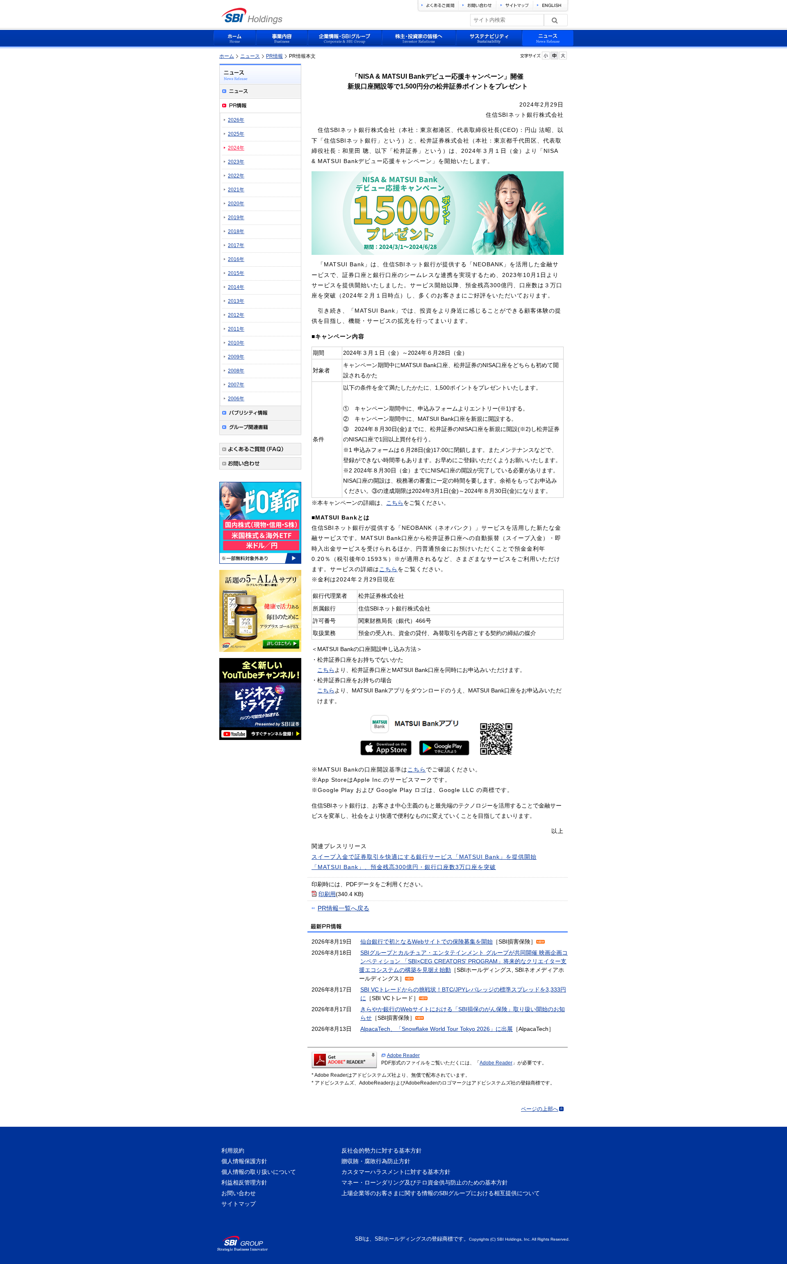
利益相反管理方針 (244, 1182)
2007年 (236, 385)
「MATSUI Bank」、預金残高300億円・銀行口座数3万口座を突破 (404, 867)
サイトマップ (238, 1203)
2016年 (236, 259)
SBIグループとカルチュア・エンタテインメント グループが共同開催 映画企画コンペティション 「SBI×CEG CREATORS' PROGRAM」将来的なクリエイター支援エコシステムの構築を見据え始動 (463, 961)
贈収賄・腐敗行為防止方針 (375, 1161)
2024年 (236, 148)
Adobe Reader (403, 1055)
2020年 (236, 204)
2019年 (236, 217)
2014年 (236, 287)
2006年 (236, 399)
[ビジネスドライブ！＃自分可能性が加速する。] (260, 741)
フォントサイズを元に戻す (554, 55)
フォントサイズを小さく (546, 55)
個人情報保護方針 (244, 1161)
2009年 (236, 357)
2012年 (236, 315)
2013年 (236, 301)
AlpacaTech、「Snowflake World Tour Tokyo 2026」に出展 (436, 1029)
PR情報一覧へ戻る (343, 908)
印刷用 (327, 894)
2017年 (236, 245)
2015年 (236, 273)
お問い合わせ (238, 1193)
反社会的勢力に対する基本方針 (381, 1150)
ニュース (250, 56)
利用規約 (232, 1150)
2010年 (236, 343)
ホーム (226, 56)
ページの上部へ (539, 1109)
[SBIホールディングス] (251, 21)
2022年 (236, 176)
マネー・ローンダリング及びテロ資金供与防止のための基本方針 (424, 1182)
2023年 (236, 162)
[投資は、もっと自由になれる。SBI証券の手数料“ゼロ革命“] (260, 565)
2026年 (236, 120)
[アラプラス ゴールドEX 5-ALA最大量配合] (260, 653)
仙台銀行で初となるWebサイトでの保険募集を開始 (426, 941)
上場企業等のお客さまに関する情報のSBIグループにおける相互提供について (440, 1193)
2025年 (236, 134)
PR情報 (274, 56)
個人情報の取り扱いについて (258, 1172)
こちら (394, 502)
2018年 (236, 231)
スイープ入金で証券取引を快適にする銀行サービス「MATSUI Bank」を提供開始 (424, 856)
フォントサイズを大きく (563, 55)
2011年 (236, 329)
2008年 (236, 371)
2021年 (236, 190)
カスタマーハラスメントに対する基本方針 (395, 1172)
